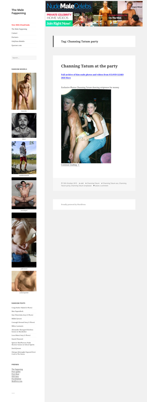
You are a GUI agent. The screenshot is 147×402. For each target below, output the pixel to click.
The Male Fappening (19, 11)
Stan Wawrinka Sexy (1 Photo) (22, 315)
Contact (14, 33)
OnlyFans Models (18, 41)
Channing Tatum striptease (81, 186)
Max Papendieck (17, 311)
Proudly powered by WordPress (73, 204)
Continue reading (70, 164)
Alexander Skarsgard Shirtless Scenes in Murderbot (22, 331)
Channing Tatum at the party (89, 66)
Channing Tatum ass (110, 183)
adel (82, 183)
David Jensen (16, 348)
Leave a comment (101, 186)
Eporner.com (17, 45)
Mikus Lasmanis (17, 326)
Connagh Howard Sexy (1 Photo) (23, 322)
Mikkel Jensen (17, 319)
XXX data (15, 376)
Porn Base (15, 374)
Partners (15, 37)
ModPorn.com (17, 381)
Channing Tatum (93, 183)
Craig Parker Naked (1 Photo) (22, 308)
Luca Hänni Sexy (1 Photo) (21, 335)
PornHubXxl (16, 379)
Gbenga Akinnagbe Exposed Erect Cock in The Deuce (24, 353)
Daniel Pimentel (17, 339)
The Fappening (17, 369)
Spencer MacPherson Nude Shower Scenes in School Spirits (23, 344)
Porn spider (16, 372)
